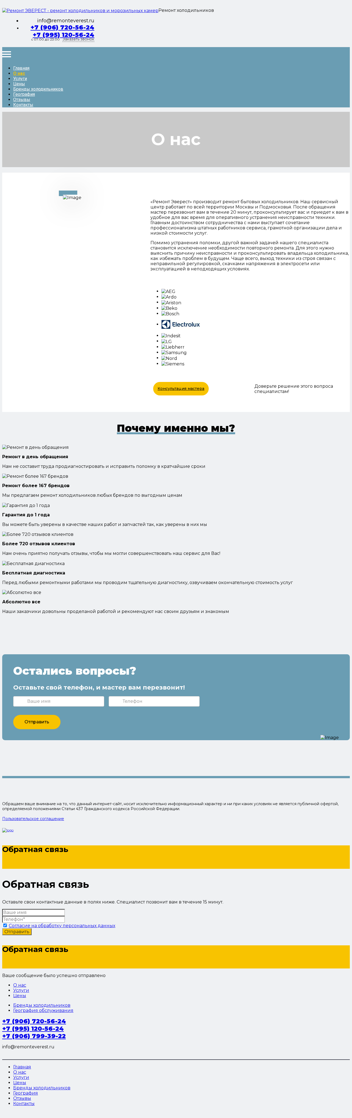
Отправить (36, 721)
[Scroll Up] (4, 1113)
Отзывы (21, 99)
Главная (21, 68)
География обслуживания (43, 1010)
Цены (19, 83)
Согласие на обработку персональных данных (62, 925)
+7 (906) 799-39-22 (34, 1036)
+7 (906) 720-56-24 (62, 27)
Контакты (23, 104)
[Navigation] (6, 54)
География (24, 94)
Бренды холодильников (38, 89)
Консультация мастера (181, 388)
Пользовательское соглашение (33, 818)
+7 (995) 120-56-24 (63, 35)
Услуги (20, 78)
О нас (19, 73)
